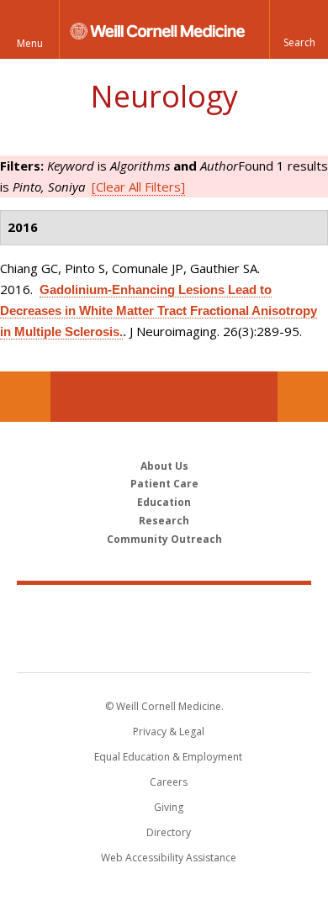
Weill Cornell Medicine (164, 610)
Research (164, 520)
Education (164, 502)
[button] (298, 29)
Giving (168, 807)
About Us (164, 466)
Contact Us (303, 396)
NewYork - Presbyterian (164, 645)
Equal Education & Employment (168, 757)
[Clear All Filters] (138, 186)
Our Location (25, 396)
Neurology (164, 96)
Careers (169, 782)
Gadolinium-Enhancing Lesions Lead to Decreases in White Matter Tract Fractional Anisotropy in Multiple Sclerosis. (158, 310)
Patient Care (164, 483)
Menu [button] (30, 43)
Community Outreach (164, 539)
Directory (168, 832)
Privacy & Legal (168, 731)
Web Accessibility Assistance (168, 857)
